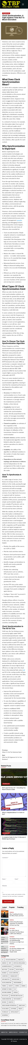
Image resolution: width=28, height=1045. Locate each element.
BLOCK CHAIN (19, 969)
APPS (10, 963)
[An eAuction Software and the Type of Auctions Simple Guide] (4, 950)
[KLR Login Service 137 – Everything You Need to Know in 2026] (14, 777)
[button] (22, 4)
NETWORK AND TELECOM (16, 995)
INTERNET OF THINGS (7, 989)
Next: (12, 757)
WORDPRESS (5, 1015)
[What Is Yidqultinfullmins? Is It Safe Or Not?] (14, 801)
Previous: (11, 751)
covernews (22, 1039)
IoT (24, 670)
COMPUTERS (5, 976)
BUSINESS (12, 936)
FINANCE (4, 985)
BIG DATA (11, 969)
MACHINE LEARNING (6, 992)
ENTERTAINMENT (17, 982)
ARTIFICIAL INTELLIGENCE (19, 963)
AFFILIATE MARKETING (11, 959)
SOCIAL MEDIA (5, 1008)
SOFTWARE (12, 928)
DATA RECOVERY (15, 979)
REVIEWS (4, 1002)
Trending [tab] (20, 907)
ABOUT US (4, 1032)
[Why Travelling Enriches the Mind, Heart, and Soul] (4, 914)
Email (17, 879)
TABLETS (20, 1008)
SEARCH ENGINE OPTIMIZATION (9, 1005)
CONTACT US (23, 1032)
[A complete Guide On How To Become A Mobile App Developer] (14, 826)
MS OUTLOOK (5, 995)
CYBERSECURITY (14, 976)
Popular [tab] (12, 907)
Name (4, 879)
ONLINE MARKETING (6, 998)
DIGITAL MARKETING (6, 982)
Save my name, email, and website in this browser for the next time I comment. (14, 895)
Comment (5, 857)
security (19, 220)
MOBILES (16, 992)
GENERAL (12, 912)
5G (2, 959)
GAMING (17, 985)
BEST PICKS (4, 969)
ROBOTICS (11, 1002)
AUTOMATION (17, 966)
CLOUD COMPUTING (13, 972)
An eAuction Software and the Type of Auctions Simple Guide (17, 950)
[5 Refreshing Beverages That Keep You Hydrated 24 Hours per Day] (4, 922)
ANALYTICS (20, 959)
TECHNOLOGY (6, 13)
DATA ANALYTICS (6, 979)
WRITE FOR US (13, 1032)
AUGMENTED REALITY (7, 966)
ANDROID (4, 963)
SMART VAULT (22, 1005)
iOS (15, 989)
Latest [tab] (4, 907)
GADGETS (10, 985)
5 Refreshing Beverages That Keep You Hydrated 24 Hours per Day (16, 923)
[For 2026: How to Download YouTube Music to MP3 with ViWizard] (4, 931)
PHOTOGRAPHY (17, 998)
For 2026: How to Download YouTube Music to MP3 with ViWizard (17, 932)
